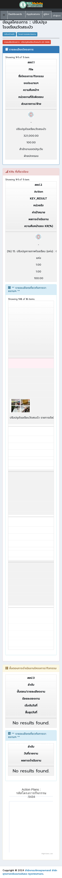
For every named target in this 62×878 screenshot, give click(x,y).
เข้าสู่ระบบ (57, 15)
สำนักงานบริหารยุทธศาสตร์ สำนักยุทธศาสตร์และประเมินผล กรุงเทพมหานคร (30, 872)
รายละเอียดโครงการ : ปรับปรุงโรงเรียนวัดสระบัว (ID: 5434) (26, 42)
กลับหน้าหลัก (9, 34)
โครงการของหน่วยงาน (27, 34)
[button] (4, 15)
